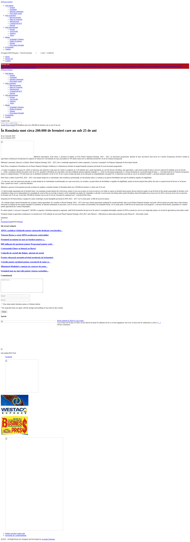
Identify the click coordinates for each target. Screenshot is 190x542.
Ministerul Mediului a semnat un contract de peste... (24, 266)
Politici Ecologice (16, 41)
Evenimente (9, 47)
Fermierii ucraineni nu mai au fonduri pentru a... (23, 239)
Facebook (8, 357)
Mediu (7, 37)
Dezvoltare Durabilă (17, 45)
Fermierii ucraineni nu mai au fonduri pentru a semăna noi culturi (118, 66)
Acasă (3, 125)
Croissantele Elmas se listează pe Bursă (21, 68)
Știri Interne (9, 5)
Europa (12, 29)
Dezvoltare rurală (16, 13)
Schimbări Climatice (17, 39)
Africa (12, 35)
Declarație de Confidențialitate (15, 535)
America (13, 33)
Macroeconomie (15, 17)
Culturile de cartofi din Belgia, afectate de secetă (22, 253)
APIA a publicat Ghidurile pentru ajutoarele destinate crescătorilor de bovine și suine (30, 66)
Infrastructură (14, 21)
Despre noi (9, 59)
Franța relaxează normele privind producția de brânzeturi (27, 257)
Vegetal (12, 7)
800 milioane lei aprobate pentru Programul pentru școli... (27, 244)
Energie (12, 25)
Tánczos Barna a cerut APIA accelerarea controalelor (77, 66)
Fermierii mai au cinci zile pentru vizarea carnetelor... (25, 271)
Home (7, 57)
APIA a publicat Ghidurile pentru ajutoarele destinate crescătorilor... (31, 230)
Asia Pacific (14, 31)
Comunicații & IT (16, 23)
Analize (8, 49)
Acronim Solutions (48, 539)
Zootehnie (13, 9)
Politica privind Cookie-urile (15, 533)
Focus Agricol (10, 125)
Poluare (12, 43)
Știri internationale (11, 27)
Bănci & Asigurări (16, 19)
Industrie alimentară (16, 11)
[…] (159, 323)
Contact (8, 61)
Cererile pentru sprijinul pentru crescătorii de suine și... (25, 262)
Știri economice (10, 15)
